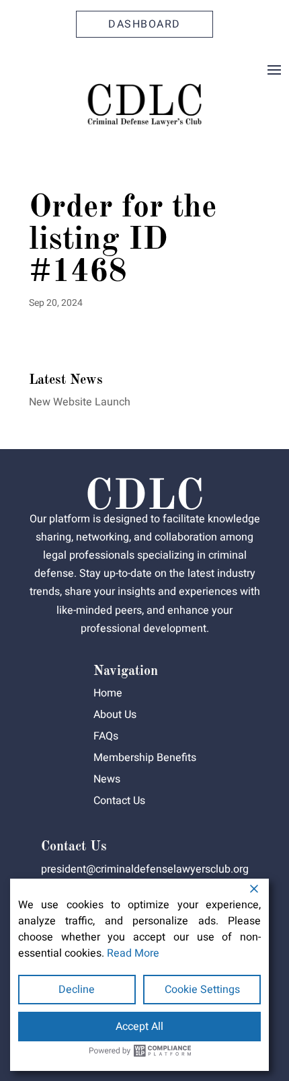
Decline (76, 990)
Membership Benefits (144, 758)
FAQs (105, 736)
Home (107, 693)
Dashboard (144, 24)
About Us (114, 715)
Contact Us (119, 801)
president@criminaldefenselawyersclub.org (145, 869)
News (106, 779)
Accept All (139, 1026)
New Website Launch (79, 402)
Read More (133, 953)
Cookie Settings (202, 990)
